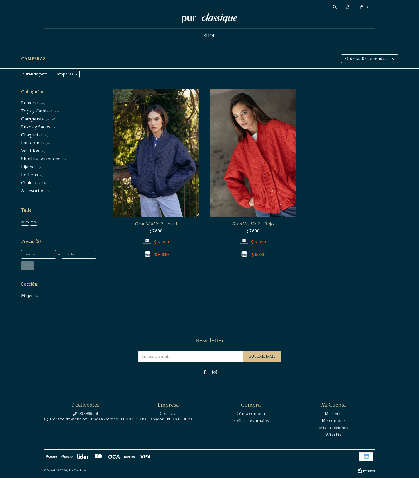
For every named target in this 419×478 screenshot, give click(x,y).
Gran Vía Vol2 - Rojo (253, 224)
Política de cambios (251, 420)
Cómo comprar (251, 413)
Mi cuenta (334, 413)
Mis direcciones (333, 428)
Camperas (63, 74)
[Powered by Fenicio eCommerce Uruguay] (366, 471)
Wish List (334, 435)
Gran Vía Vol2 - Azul (156, 224)
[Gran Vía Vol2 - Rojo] (253, 153)
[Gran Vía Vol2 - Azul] (156, 153)
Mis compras (333, 420)
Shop (209, 35)
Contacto (168, 413)
